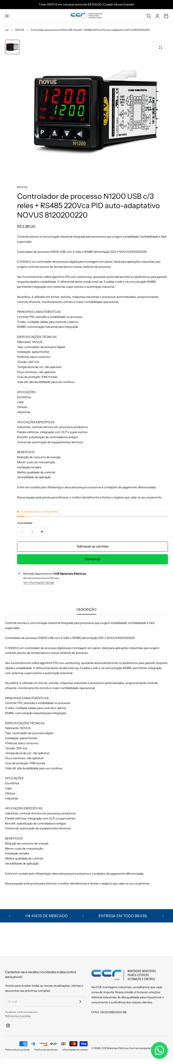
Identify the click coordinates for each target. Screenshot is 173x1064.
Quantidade (24, 523)
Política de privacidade (17, 1049)
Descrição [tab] (86, 609)
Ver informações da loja (38, 582)
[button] (7, 16)
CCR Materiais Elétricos (114, 1048)
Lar (7, 29)
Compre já (92, 559)
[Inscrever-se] (80, 1001)
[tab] (12, 47)
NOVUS (19, 29)
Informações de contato (75, 1049)
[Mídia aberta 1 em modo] (160, 47)
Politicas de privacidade (18, 1015)
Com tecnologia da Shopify (144, 1048)
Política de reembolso (46, 1049)
